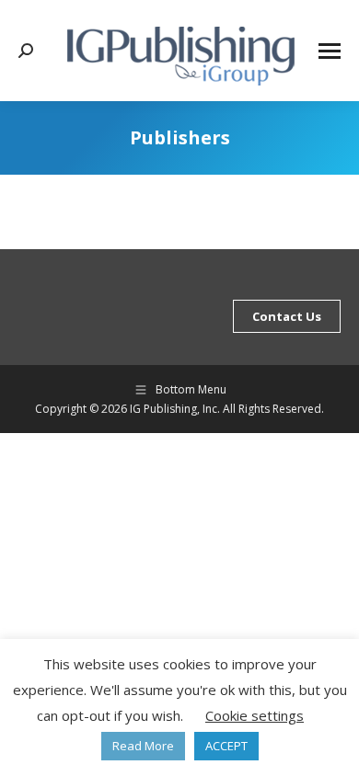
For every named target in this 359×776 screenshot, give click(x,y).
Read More (143, 745)
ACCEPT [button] (226, 745)
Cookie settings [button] (254, 715)
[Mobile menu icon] (329, 51)
